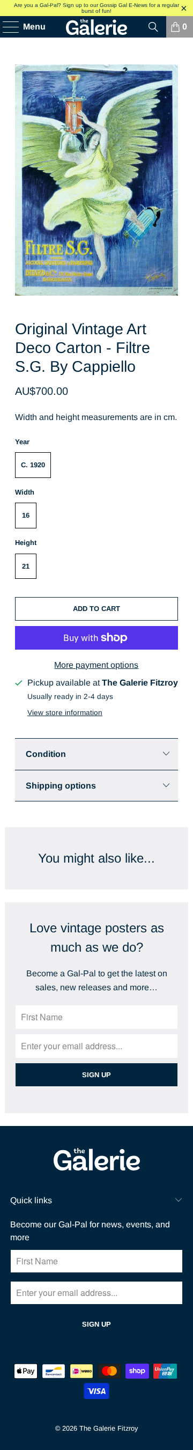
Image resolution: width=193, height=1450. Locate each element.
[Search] (153, 27)
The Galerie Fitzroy (108, 1428)
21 (25, 566)
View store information (64, 713)
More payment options (96, 664)
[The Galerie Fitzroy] (96, 27)
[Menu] (5, 27)
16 (25, 515)
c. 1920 (33, 465)
